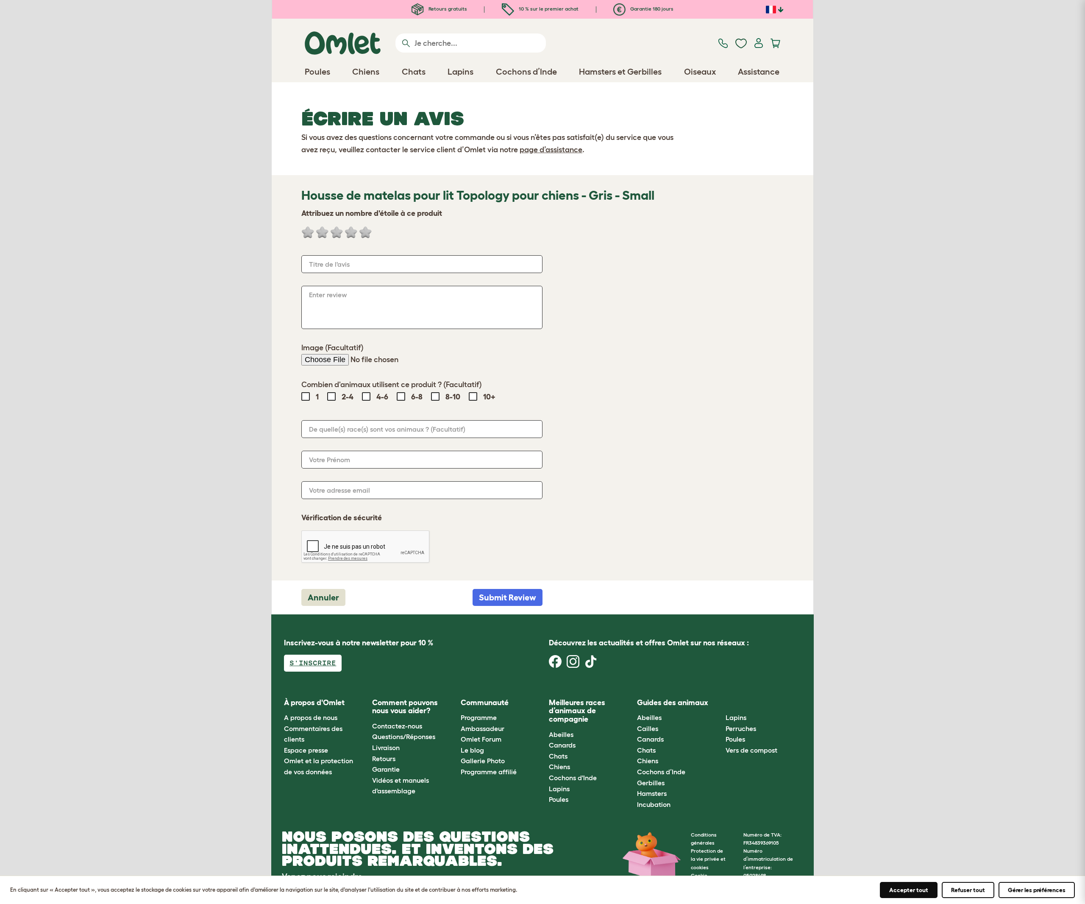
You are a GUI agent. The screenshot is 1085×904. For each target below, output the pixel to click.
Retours (383, 758)
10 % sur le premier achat (548, 8)
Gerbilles (651, 783)
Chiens (559, 766)
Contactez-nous (397, 726)
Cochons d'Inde (573, 777)
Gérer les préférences (1037, 890)
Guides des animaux (672, 702)
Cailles (647, 728)
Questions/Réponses (403, 736)
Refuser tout (968, 890)
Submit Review (507, 597)
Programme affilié (489, 772)
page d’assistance (551, 149)
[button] (719, 702)
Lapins (559, 788)
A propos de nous (310, 717)
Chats (558, 756)
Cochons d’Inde (661, 772)
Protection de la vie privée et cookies (708, 859)
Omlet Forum (481, 739)
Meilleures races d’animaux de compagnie (577, 711)
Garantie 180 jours (651, 8)
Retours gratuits (447, 8)
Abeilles (561, 734)
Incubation (653, 804)
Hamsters (652, 793)
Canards (562, 745)
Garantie (386, 769)
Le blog (472, 750)
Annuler (323, 597)
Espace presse (306, 750)
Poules (558, 799)
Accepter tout (908, 890)
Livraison (386, 747)
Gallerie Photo (483, 760)
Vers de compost (751, 750)
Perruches (741, 728)
